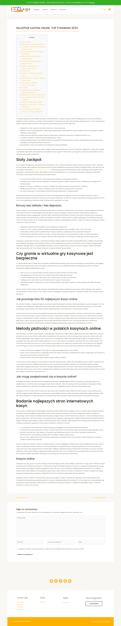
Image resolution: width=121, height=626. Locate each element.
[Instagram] (65, 581)
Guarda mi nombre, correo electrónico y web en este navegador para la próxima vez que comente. (51, 549)
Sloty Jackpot (26, 42)
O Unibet (24, 88)
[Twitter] (56, 581)
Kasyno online (26, 71)
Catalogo (36, 9)
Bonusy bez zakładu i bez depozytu (33, 44)
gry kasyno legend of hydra (41, 170)
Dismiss (92, 2)
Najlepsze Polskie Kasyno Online (32, 102)
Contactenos (94, 604)
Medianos (53, 9)
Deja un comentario (22, 31)
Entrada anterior (20, 498)
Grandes (45, 9)
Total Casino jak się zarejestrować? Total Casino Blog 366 (49, 31)
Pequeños (63, 9)
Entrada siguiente (100, 498)
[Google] (60, 581)
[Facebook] (51, 581)
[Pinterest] (70, 581)
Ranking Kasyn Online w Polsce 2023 (33, 95)
